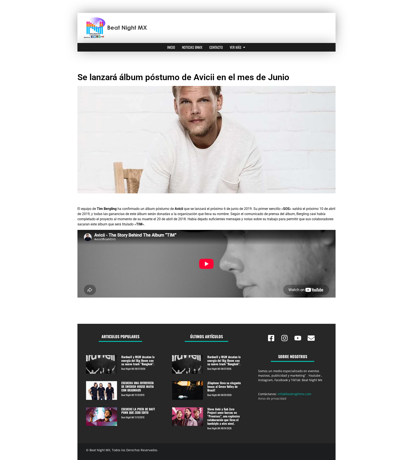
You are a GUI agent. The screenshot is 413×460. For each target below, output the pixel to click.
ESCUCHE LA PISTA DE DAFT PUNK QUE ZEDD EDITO (138, 411)
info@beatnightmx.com (294, 394)
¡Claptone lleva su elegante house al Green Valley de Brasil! (224, 386)
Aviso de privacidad (272, 398)
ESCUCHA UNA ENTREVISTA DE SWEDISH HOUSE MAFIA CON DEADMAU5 (137, 386)
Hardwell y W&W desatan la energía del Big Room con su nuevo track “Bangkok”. (137, 360)
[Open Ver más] (244, 47)
